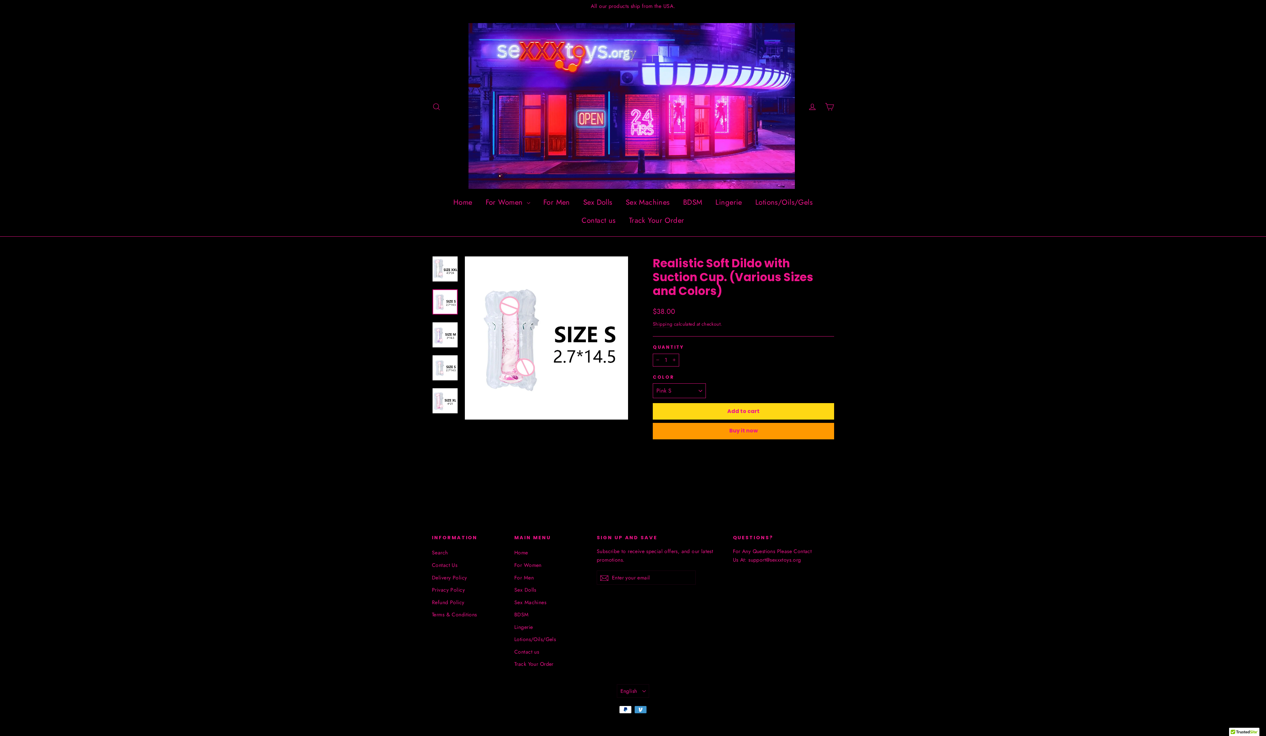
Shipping (662, 324)
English (628, 691)
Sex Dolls (598, 202)
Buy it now (743, 430)
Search (440, 552)
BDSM (693, 202)
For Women (505, 202)
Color (663, 377)
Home (462, 202)
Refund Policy (448, 602)
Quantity (668, 347)
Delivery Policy (449, 577)
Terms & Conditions (454, 614)
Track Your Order (656, 220)
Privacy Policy (448, 590)
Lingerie (728, 202)
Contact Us (444, 565)
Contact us (599, 220)
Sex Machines (648, 202)
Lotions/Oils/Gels (784, 202)
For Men (556, 202)
